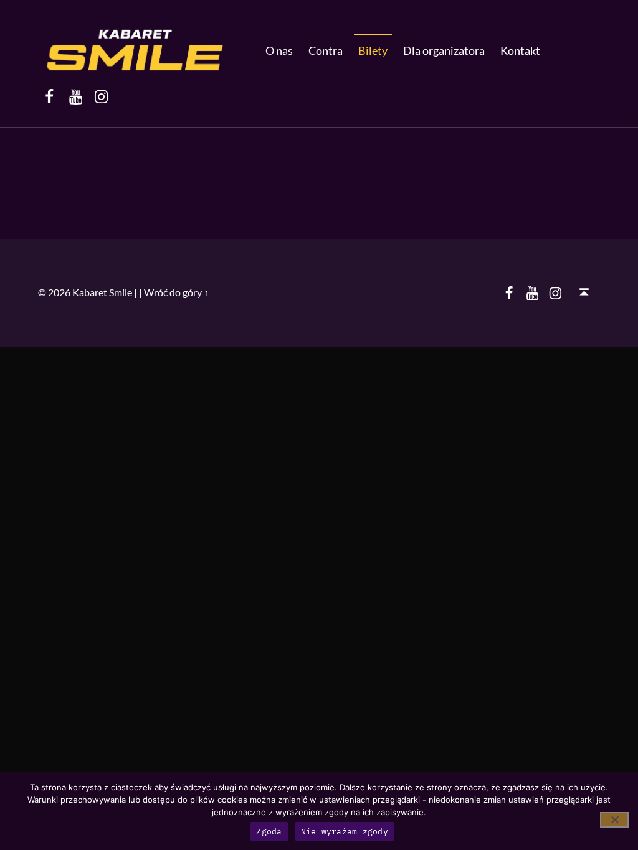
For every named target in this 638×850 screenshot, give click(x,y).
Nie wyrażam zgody (344, 831)
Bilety (373, 50)
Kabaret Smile (102, 292)
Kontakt (520, 50)
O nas (279, 50)
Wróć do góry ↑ (176, 292)
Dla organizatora (444, 50)
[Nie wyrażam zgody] (614, 820)
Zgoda (269, 831)
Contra (325, 50)
